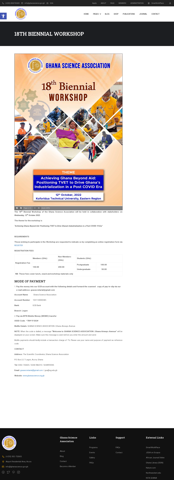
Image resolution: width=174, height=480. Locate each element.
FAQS (112, 3)
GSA (51, 3)
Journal (143, 14)
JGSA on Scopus (153, 452)
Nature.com (151, 468)
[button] (3, 16)
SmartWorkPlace (157, 3)
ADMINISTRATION (137, 3)
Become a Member (68, 466)
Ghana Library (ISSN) (154, 463)
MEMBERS (122, 3)
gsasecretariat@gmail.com (31, 370)
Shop (116, 14)
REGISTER (18, 245)
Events (92, 452)
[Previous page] (17, 208)
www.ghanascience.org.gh (33, 376)
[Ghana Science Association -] (24, 14)
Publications (129, 14)
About (62, 451)
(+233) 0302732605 (12, 3)
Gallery (92, 457)
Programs (93, 447)
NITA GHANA (151, 478)
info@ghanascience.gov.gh (35, 3)
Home (86, 14)
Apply (94, 3)
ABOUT (103, 3)
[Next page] (21, 208)
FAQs (91, 463)
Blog (107, 14)
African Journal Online (155, 457)
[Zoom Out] (35, 208)
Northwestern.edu (153, 473)
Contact (155, 14)
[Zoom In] (39, 208)
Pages (96, 14)
